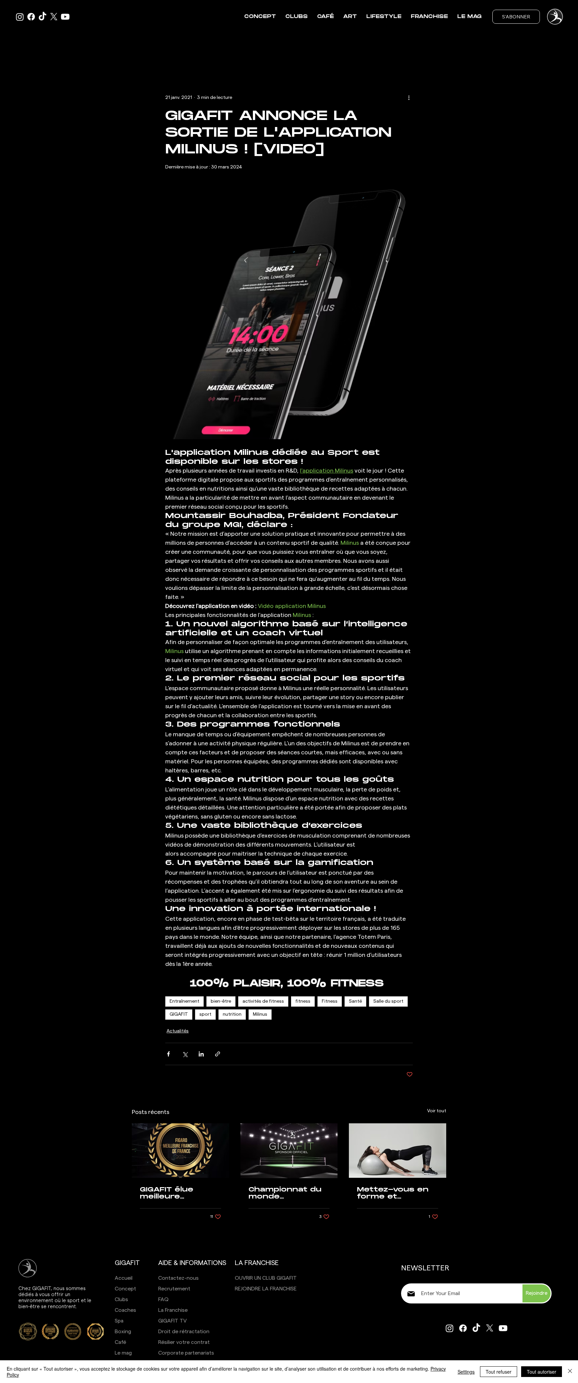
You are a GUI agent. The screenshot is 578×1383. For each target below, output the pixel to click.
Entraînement (184, 1001)
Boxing (123, 1331)
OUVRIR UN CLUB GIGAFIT (266, 1278)
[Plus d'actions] (409, 98)
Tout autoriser (541, 1371)
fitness (302, 1001)
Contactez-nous (178, 1278)
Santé (355, 1001)
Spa (119, 1321)
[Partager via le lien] (217, 1054)
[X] (54, 17)
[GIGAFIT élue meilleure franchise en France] (180, 1150)
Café (120, 1342)
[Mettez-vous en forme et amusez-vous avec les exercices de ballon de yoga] (397, 1150)
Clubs (121, 1299)
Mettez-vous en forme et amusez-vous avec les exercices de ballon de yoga (392, 1193)
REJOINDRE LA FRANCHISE (266, 1288)
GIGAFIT (179, 1014)
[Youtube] (65, 17)
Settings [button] (466, 1371)
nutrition (232, 1014)
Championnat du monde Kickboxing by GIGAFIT (285, 1193)
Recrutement (174, 1288)
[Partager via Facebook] (168, 1054)
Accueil (123, 1278)
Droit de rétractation (183, 1331)
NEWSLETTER (425, 1268)
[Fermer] (570, 1372)
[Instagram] (450, 1328)
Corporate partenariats (186, 1353)
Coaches (125, 1310)
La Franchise (173, 1310)
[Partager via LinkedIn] (201, 1054)
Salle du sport (388, 1001)
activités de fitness (263, 1001)
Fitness (330, 1001)
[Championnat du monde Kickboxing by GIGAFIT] (289, 1150)
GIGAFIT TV (172, 1321)
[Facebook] (31, 17)
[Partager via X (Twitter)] (185, 1054)
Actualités (178, 1031)
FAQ (163, 1299)
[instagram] (20, 17)
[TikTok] (42, 17)
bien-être (221, 1001)
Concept (125, 1288)
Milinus (260, 1014)
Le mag (123, 1353)
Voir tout (436, 1111)
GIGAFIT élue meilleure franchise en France (168, 1193)
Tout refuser (498, 1371)
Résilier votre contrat (184, 1342)
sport (205, 1014)
